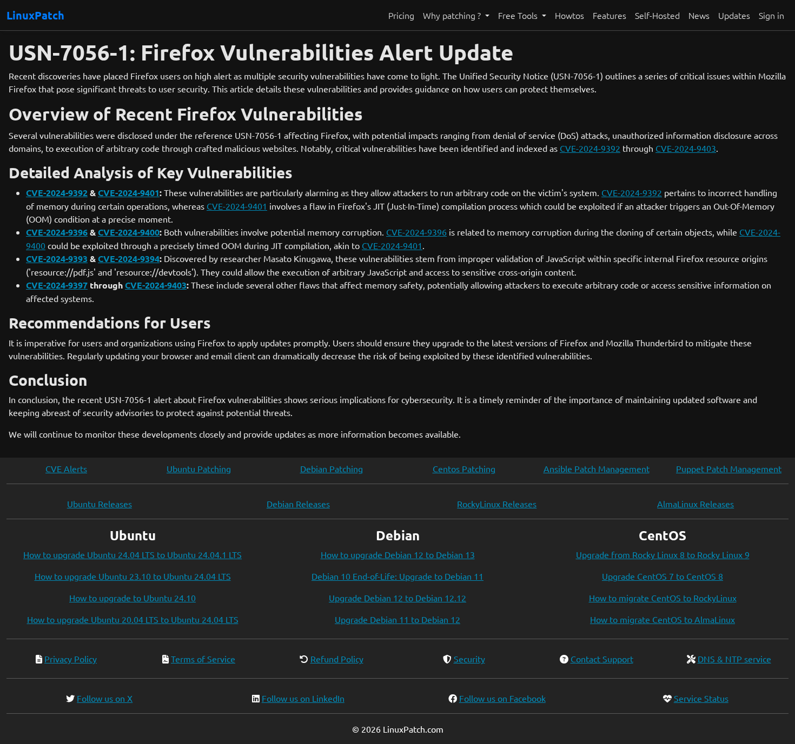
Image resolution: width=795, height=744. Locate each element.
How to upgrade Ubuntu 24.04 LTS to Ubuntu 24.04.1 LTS (132, 554)
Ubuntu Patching (199, 468)
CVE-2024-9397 (57, 285)
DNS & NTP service (734, 658)
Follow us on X (104, 698)
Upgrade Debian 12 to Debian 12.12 (397, 597)
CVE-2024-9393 (57, 258)
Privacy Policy (70, 658)
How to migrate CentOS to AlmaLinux (662, 619)
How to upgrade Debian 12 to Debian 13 (398, 554)
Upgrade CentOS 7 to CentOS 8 (662, 576)
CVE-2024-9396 (57, 232)
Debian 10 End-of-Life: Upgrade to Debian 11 (397, 576)
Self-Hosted (657, 15)
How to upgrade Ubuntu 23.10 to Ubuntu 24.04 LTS (133, 576)
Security (469, 658)
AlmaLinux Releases (695, 503)
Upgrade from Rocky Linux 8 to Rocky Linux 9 (663, 554)
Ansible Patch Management (597, 468)
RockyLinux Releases (496, 503)
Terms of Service (203, 658)
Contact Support (602, 658)
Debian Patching (331, 468)
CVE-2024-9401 (129, 192)
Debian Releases (298, 503)
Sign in (771, 15)
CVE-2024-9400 (129, 232)
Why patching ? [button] (453, 15)
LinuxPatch (35, 15)
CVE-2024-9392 (590, 148)
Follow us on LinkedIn (303, 698)
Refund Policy (336, 658)
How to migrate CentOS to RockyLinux (663, 597)
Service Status (701, 698)
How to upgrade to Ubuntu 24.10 (132, 597)
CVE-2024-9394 (129, 258)
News (699, 15)
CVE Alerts (66, 468)
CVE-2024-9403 (685, 148)
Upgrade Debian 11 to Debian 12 (397, 619)
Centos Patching (464, 468)
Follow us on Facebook (502, 698)
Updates (734, 15)
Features (609, 15)
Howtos (569, 15)
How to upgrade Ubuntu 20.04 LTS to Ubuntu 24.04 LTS (133, 619)
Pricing (401, 15)
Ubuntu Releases (99, 503)
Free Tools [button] (519, 15)
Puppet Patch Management (728, 468)
